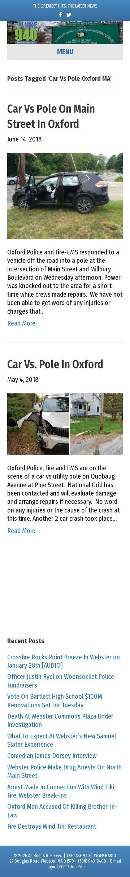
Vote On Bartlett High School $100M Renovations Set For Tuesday (54, 701)
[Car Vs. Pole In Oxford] (65, 424)
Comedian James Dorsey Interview (52, 756)
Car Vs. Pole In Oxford (55, 364)
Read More (21, 323)
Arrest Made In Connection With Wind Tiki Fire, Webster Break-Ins (60, 791)
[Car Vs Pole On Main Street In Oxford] (65, 196)
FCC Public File (71, 866)
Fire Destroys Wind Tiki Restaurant (51, 826)
